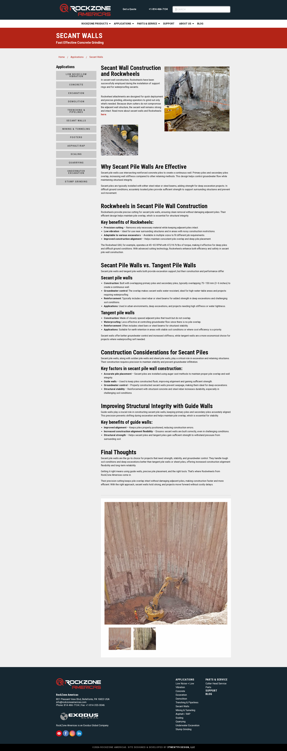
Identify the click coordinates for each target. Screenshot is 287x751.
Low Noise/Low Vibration (76, 75)
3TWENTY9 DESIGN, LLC (181, 747)
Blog (200, 23)
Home (61, 57)
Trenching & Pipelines (76, 111)
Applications (122, 23)
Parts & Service (147, 23)
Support (168, 23)
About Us (185, 23)
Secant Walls (96, 57)
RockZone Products (94, 23)
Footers (76, 137)
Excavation (76, 93)
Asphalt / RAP (183, 714)
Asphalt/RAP (76, 146)
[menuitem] (95, 24)
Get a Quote (129, 9)
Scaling (76, 154)
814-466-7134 (71, 705)
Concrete (76, 84)
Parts (208, 687)
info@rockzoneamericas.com (71, 702)
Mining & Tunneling (76, 129)
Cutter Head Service (216, 683)
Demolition (76, 101)
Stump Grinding (76, 181)
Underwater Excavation (76, 172)
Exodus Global (90, 725)
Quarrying (76, 162)
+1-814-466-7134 (158, 9)
